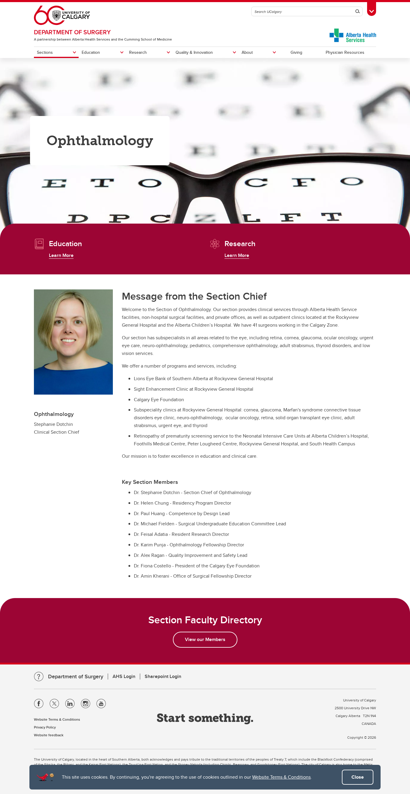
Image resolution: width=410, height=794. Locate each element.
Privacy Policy (45, 727)
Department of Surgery (72, 32)
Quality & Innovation (194, 52)
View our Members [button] (205, 639)
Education (91, 52)
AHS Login (124, 676)
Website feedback (48, 735)
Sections (45, 52)
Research (138, 52)
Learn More (61, 255)
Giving (296, 52)
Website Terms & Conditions (281, 777)
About (247, 52)
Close (357, 777)
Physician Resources (345, 52)
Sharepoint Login (163, 676)
